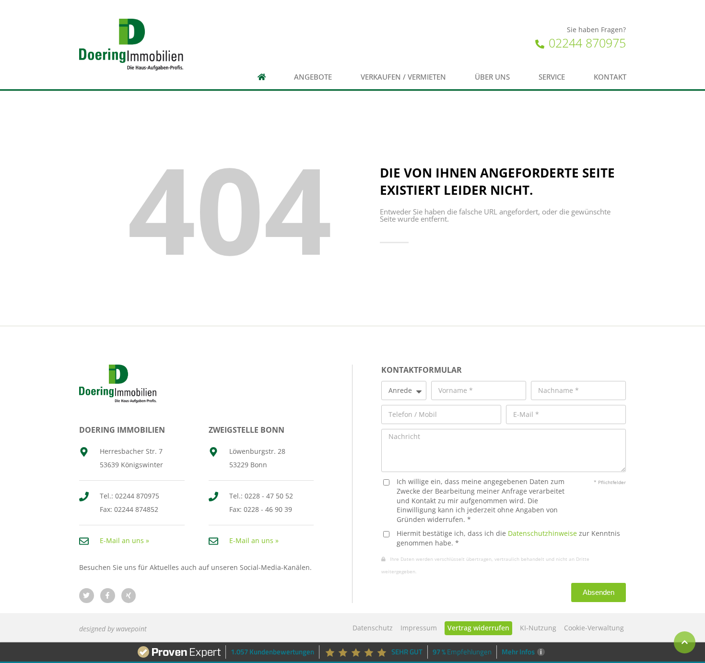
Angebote (313, 77)
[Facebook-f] (107, 595)
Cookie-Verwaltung (594, 627)
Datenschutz (372, 627)
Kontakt (610, 77)
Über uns (492, 77)
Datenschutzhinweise (542, 533)
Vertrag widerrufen (478, 627)
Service (552, 77)
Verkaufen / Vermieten (403, 77)
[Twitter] (86, 595)
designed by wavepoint (113, 628)
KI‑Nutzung (538, 627)
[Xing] (128, 595)
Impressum (418, 627)
